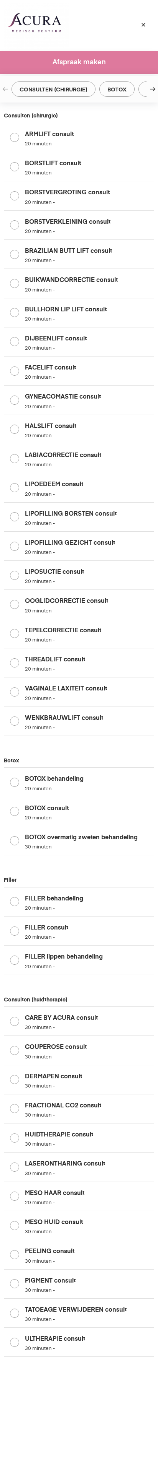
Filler (10, 880)
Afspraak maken (79, 62)
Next (152, 89)
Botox (11, 761)
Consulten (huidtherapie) (35, 1000)
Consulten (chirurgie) (31, 116)
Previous (5, 89)
